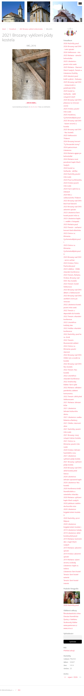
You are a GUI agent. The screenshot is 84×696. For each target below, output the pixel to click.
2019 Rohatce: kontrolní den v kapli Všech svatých (73, 542)
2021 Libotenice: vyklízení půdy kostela (72, 457)
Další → (34, 103)
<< (65, 677)
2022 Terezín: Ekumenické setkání (71, 341)
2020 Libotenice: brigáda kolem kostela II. (72, 512)
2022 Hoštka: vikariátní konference (72, 329)
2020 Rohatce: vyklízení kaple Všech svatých (72, 498)
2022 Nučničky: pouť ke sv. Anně (72, 335)
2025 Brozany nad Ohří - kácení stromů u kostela (72, 123)
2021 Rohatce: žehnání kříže (72, 403)
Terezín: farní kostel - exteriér (71, 575)
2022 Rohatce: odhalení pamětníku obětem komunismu (72, 390)
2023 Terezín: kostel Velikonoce (71, 285)
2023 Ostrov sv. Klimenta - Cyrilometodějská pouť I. (72, 237)
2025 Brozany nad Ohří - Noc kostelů (72, 131)
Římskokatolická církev (72, 613)
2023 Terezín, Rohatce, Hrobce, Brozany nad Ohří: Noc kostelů (72, 278)
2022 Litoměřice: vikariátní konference (71, 377)
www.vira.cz (68, 628)
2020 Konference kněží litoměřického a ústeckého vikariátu (72, 491)
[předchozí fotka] (5, 74)
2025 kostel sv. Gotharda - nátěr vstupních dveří (70, 94)
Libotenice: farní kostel (72, 571)
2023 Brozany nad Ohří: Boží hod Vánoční (73, 202)
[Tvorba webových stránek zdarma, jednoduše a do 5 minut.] (13, 690)
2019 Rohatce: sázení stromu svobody (72, 561)
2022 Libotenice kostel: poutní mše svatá (72, 306)
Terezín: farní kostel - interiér (71, 581)
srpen (70, 677)
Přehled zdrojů (69, 650)
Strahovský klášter (70, 622)
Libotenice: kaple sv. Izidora (71, 567)
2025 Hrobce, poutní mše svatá (71, 110)
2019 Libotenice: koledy (73, 530)
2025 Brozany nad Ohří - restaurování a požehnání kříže (72, 85)
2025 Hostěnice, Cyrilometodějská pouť (72, 116)
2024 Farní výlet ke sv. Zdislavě (72, 190)
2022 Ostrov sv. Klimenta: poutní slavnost (70, 349)
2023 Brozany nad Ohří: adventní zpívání (73, 208)
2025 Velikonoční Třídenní (70, 136)
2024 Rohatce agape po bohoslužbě (72, 154)
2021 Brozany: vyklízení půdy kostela (31, 29)
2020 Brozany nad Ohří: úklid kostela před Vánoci (73, 471)
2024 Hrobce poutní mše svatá (71, 184)
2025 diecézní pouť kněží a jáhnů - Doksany (72, 77)
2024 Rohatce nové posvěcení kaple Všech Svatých (72, 162)
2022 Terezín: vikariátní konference (72, 317)
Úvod (4, 29)
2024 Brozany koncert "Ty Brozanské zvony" (72, 142)
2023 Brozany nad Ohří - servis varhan (72, 258)
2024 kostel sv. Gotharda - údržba (70, 169)
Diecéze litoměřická (71, 616)
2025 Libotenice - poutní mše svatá (70, 62)
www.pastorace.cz (70, 625)
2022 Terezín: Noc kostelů (70, 371)
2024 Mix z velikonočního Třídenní (72, 196)
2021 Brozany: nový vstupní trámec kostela (72, 436)
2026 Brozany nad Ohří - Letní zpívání (72, 47)
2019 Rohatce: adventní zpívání (72, 549)
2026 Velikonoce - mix (72, 52)
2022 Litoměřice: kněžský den (70, 323)
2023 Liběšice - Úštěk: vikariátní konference (72, 270)
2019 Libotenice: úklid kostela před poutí (72, 534)
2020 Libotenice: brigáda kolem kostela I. (72, 525)
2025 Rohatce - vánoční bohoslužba (72, 56)
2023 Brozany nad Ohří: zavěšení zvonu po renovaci (73, 299)
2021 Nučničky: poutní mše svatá (72, 430)
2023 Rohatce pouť (71, 224)
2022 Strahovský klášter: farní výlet (70, 383)
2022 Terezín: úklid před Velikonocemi (73, 397)
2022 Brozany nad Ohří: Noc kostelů (73, 365)
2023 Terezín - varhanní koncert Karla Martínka (72, 228)
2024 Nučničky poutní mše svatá (72, 175)
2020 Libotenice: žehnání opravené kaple (72, 478)
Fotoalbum (12, 29)
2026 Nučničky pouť (71, 43)
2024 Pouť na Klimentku (73, 180)
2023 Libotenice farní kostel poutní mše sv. (72, 214)
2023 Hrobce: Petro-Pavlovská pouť (71, 264)
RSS (19, 690)
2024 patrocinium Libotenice (70, 148)
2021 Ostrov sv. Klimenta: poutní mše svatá (72, 444)
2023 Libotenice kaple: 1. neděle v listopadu (72, 219)
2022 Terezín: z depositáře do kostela (72, 312)
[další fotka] (56, 74)
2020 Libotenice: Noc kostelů (72, 484)
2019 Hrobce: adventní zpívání (72, 555)
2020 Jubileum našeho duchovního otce (72, 504)
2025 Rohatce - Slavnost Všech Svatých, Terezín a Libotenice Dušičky (73, 70)
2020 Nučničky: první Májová (72, 519)
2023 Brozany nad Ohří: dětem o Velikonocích (73, 291)
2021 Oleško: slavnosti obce (72, 424)
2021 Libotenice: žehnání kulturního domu (71, 411)
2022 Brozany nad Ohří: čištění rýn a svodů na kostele (73, 358)
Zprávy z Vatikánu (70, 619)
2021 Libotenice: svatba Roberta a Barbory (72, 418)
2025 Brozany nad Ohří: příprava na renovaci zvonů (73, 103)
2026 (76, 677)
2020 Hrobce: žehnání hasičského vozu (72, 451)
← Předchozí (29, 103)
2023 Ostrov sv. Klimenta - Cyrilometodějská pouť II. (72, 249)
